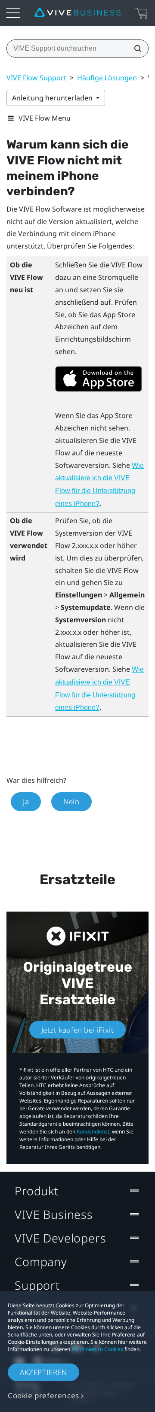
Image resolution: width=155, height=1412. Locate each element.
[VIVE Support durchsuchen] (135, 48)
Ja (26, 801)
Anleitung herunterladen (53, 98)
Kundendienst (93, 1131)
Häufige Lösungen (107, 77)
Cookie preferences (43, 1395)
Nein (71, 801)
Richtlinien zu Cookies (97, 1349)
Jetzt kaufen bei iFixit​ (77, 1029)
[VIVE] (77, 12)
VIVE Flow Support (36, 77)
